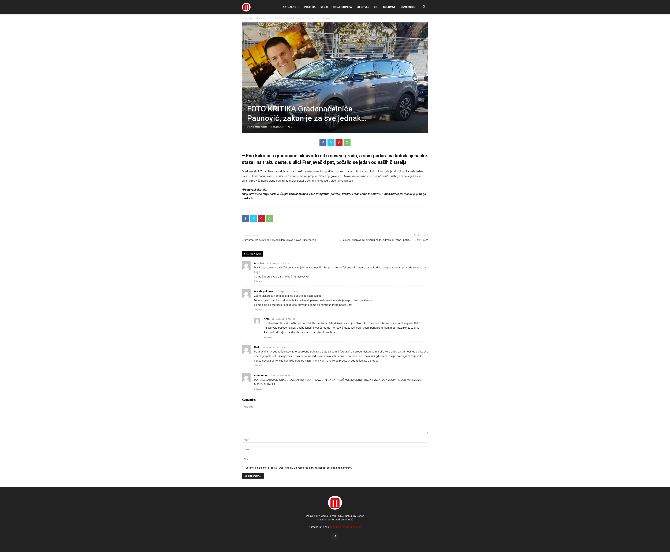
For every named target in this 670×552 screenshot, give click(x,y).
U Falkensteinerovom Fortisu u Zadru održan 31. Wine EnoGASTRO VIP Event (384, 240)
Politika (310, 7)
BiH (376, 7)
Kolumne (389, 7)
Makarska (260, 18)
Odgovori (258, 281)
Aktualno (289, 7)
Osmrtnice (407, 7)
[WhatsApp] (347, 142)
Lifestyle (363, 7)
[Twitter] (330, 142)
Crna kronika (342, 7)
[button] (424, 7)
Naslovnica (247, 18)
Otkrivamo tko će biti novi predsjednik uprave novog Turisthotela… (280, 240)
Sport (324, 7)
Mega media (261, 126)
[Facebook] (322, 142)
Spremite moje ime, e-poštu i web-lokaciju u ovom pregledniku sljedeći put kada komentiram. (298, 467)
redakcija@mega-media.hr (345, 526)
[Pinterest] (339, 142)
